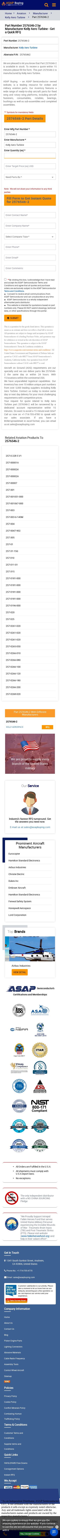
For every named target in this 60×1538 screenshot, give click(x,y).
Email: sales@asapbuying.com (21, 1277)
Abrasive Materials (12, 1352)
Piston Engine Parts (13, 1340)
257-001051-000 (14, 496)
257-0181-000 (13, 578)
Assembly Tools (11, 1364)
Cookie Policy (10, 1402)
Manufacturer (40, 13)
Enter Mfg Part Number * (17, 129)
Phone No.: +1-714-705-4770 (19, 1270)
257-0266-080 (13, 660)
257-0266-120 (13, 673)
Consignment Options (14, 1468)
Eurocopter (14, 853)
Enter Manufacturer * (15, 139)
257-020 (10, 612)
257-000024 (12, 469)
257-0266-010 (13, 653)
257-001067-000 (14, 503)
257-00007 (11, 483)
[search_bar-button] (46, 4)
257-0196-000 (13, 605)
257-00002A (12, 476)
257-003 (10, 510)
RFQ (48, 727)
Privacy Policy (10, 1396)
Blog (6, 1334)
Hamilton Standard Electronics (24, 860)
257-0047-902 (13, 530)
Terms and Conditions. (14, 291)
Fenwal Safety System (19, 901)
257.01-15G (12, 551)
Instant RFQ (9, 1474)
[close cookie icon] (57, 1527)
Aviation (21, 13)
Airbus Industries (17, 867)
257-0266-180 (13, 680)
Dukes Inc (13, 880)
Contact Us (9, 1329)
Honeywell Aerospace (19, 908)
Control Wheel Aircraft (14, 1370)
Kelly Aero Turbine (15, 17)
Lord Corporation (17, 914)
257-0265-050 (13, 646)
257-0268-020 (13, 694)
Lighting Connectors (13, 1346)
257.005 (10, 537)
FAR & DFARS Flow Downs (15, 1463)
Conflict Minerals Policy (14, 1408)
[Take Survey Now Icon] (16, 1300)
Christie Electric (16, 874)
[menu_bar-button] (54, 4)
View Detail (15, 972)
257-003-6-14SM (14, 517)
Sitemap (8, 1376)
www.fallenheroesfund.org (35, 1236)
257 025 (10, 619)
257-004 (10, 523)
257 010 (10, 557)
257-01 (9, 544)
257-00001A (12, 462)
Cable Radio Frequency (14, 1358)
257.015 (10, 571)
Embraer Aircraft (17, 887)
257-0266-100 (13, 666)
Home (8, 13)
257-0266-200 (13, 687)
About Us (8, 1323)
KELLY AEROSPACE (14, 727)
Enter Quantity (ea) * (14, 150)
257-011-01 (12, 564)
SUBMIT (13, 318)
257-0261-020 (13, 625)
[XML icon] (7, 1382)
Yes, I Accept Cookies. (30, 1533)
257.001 (10, 489)
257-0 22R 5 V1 (14, 455)
